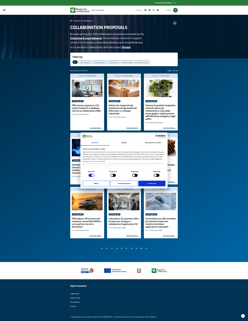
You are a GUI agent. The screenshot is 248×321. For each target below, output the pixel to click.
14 (112, 248)
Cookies (73, 306)
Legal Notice (74, 293)
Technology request (99, 62)
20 (141, 248)
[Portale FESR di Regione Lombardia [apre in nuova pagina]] (87, 270)
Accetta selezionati (124, 183)
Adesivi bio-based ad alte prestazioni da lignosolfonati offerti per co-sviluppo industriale (123, 109)
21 (146, 248)
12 (102, 248)
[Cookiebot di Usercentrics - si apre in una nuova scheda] (157, 136)
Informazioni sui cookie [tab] (153, 142)
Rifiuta (96, 183)
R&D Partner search (142, 62)
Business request (127, 62)
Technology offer (85, 62)
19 (136, 248)
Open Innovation (98, 10)
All (75, 62)
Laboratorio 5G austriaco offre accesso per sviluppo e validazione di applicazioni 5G (124, 221)
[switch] (113, 175)
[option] (87, 102)
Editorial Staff (75, 298)
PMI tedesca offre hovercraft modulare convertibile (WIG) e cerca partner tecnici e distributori (86, 222)
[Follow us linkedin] (149, 10)
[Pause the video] (175, 23)
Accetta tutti (152, 183)
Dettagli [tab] (124, 142)
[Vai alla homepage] (71, 20)
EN (175, 3)
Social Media (75, 302)
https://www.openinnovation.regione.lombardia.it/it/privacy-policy (128, 166)
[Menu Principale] (4, 10)
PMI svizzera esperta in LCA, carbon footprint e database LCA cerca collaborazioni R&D (86, 108)
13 (107, 248)
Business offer (113, 62)
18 (131, 248)
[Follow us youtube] (157, 10)
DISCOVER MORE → (96, 128)
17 (126, 248)
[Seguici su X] (153, 10)
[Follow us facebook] (145, 10)
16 (121, 248)
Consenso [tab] (94, 142)
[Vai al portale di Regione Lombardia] (81, 10)
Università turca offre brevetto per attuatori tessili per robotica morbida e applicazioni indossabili (160, 222)
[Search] (175, 10)
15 (117, 248)
